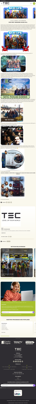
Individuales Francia (4, 327)
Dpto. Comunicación (22, 20)
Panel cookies (26, 402)
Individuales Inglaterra (5, 328)
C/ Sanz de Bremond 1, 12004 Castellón (9, 369)
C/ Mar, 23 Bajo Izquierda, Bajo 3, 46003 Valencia (9, 366)
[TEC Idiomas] (16, 3)
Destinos (16, 20)
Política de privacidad (11, 402)
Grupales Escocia (4, 324)
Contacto (18, 377)
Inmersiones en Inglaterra (5, 329)
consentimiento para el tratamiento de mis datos (14, 314)
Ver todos (3, 332)
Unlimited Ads (27, 400)
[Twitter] (16, 361)
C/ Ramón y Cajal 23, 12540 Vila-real (27, 366)
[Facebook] (14, 361)
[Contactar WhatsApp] (34, 3)
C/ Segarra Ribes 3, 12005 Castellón (27, 369)
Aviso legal (16, 402)
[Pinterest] (22, 361)
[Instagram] (20, 361)
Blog (18, 378)
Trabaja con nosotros (18, 379)
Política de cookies (20, 402)
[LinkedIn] (18, 361)
